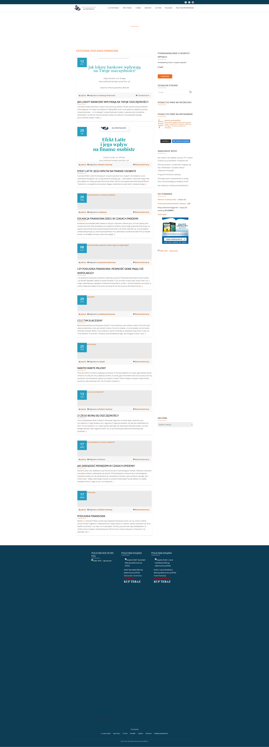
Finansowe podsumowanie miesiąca (172, 203)
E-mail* (160, 67)
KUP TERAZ (132, 581)
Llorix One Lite (125, 741)
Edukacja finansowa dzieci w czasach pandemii (107, 218)
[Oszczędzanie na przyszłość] (86, 8)
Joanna (83, 95)
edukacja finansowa (107, 95)
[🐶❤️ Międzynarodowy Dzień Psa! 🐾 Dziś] (186, 131)
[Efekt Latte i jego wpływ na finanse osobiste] (114, 144)
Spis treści (127, 8)
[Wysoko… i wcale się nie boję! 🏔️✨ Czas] (175, 131)
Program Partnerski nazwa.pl (169, 174)
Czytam (158, 8)
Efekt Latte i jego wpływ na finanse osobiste (106, 171)
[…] (100, 117)
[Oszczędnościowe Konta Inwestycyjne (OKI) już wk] (175, 137)
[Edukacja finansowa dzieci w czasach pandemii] (96, 195)
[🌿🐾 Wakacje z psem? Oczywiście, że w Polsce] (164, 137)
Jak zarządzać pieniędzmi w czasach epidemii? (106, 465)
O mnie (138, 8)
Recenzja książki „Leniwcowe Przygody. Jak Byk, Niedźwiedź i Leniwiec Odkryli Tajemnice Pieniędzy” (174, 167)
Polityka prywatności (185, 8)
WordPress (144, 741)
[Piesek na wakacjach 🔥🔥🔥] (186, 134)
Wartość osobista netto (167, 199)
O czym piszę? (113, 8)
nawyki (102, 361)
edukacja (102, 212)
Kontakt (148, 8)
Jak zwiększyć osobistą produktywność (173, 185)
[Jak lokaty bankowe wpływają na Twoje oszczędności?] (114, 75)
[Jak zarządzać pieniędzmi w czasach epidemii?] (96, 442)
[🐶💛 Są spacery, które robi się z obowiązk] (186, 137)
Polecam (168, 8)
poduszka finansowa (107, 262)
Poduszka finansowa (91, 516)
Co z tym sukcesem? (89, 320)
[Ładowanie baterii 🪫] (164, 134)
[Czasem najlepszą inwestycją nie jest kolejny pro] (164, 131)
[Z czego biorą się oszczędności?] (90, 392)
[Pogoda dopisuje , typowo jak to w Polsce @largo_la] (175, 134)
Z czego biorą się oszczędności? (98, 415)
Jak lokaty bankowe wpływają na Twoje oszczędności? (113, 101)
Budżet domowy (105, 164)
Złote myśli (162, 214)
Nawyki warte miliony (91, 368)
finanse (102, 459)
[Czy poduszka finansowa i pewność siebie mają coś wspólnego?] (103, 245)
